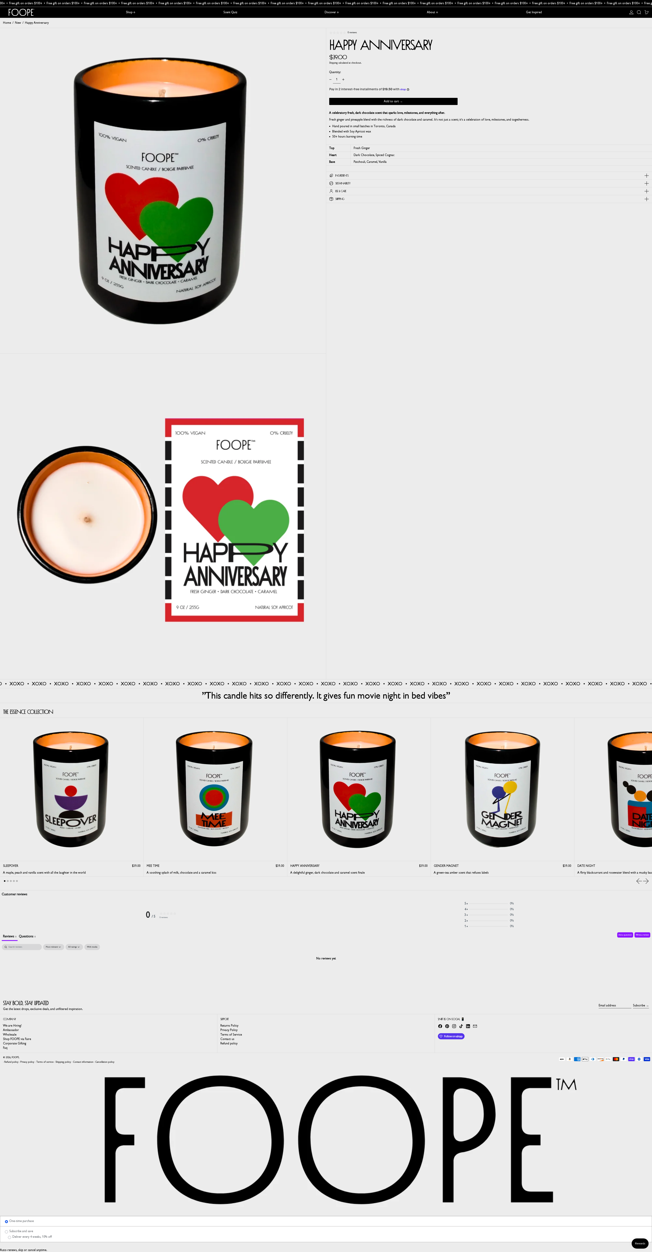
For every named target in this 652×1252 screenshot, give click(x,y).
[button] (639, 12)
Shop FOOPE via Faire (17, 1039)
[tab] (4, 881)
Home (7, 23)
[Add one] (343, 79)
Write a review (642, 935)
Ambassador (11, 1030)
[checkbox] (92, 947)
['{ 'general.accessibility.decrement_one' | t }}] (330, 79)
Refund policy (229, 1043)
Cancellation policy (104, 1062)
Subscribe (639, 1005)
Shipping (333, 62)
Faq (5, 1048)
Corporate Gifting (14, 1043)
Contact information (83, 1062)
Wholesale (9, 1034)
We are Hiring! (12, 1025)
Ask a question (625, 935)
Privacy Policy (229, 1030)
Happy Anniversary (37, 23)
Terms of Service (231, 1034)
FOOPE (15, 1057)
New (18, 23)
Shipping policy (63, 1062)
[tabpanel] (326, 970)
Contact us (227, 1039)
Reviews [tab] (9, 936)
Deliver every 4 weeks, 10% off (32, 1237)
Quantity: (335, 72)
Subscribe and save (20, 1231)
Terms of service (45, 1062)
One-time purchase (21, 1221)
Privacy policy (27, 1062)
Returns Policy (229, 1025)
